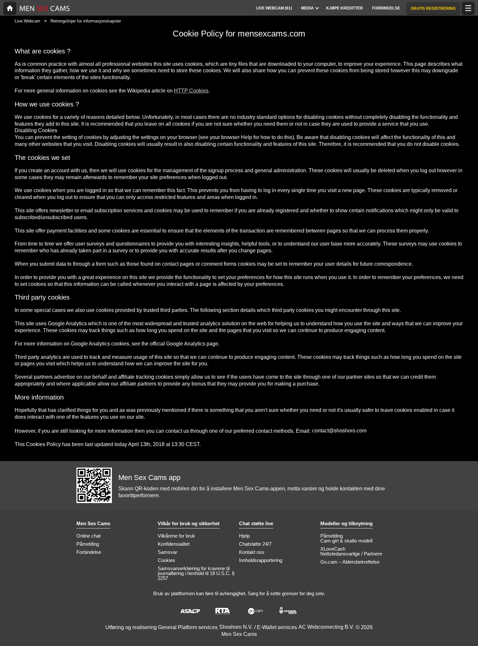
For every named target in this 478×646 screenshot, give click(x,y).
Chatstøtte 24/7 (255, 544)
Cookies (166, 560)
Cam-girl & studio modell (346, 540)
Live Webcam (27, 21)
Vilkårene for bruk (176, 536)
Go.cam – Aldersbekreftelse (349, 562)
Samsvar (167, 552)
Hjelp (244, 536)
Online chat (88, 536)
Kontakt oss (251, 552)
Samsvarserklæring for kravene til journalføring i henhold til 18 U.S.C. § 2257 (196, 573)
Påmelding (87, 544)
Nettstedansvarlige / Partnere (351, 553)
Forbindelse (88, 552)
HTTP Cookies (191, 90)
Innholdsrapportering (260, 560)
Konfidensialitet (174, 544)
